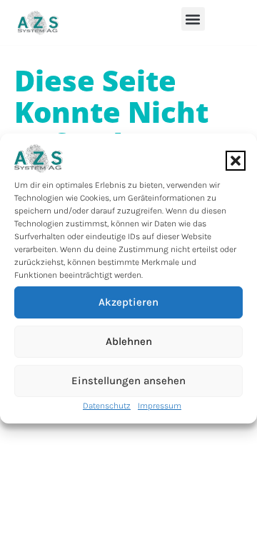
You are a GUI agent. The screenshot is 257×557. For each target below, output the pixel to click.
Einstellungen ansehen (128, 380)
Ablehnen (129, 341)
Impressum (159, 406)
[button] (235, 161)
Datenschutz (107, 406)
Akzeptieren (128, 302)
